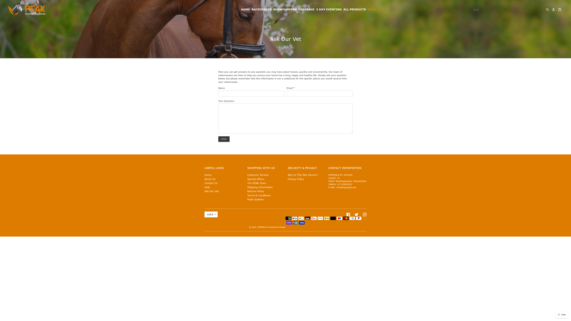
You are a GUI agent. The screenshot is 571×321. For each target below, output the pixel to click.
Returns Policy (255, 191)
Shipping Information (260, 187)
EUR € (210, 214)
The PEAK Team (256, 183)
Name (221, 88)
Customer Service (258, 174)
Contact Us (210, 183)
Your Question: (226, 101)
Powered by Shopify (277, 227)
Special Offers (255, 179)
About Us (209, 179)
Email (291, 88)
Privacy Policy (296, 179)
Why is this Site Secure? (303, 174)
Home (208, 174)
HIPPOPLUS (262, 227)
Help (207, 187)
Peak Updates (255, 199)
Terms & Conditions (258, 195)
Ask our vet (211, 191)
